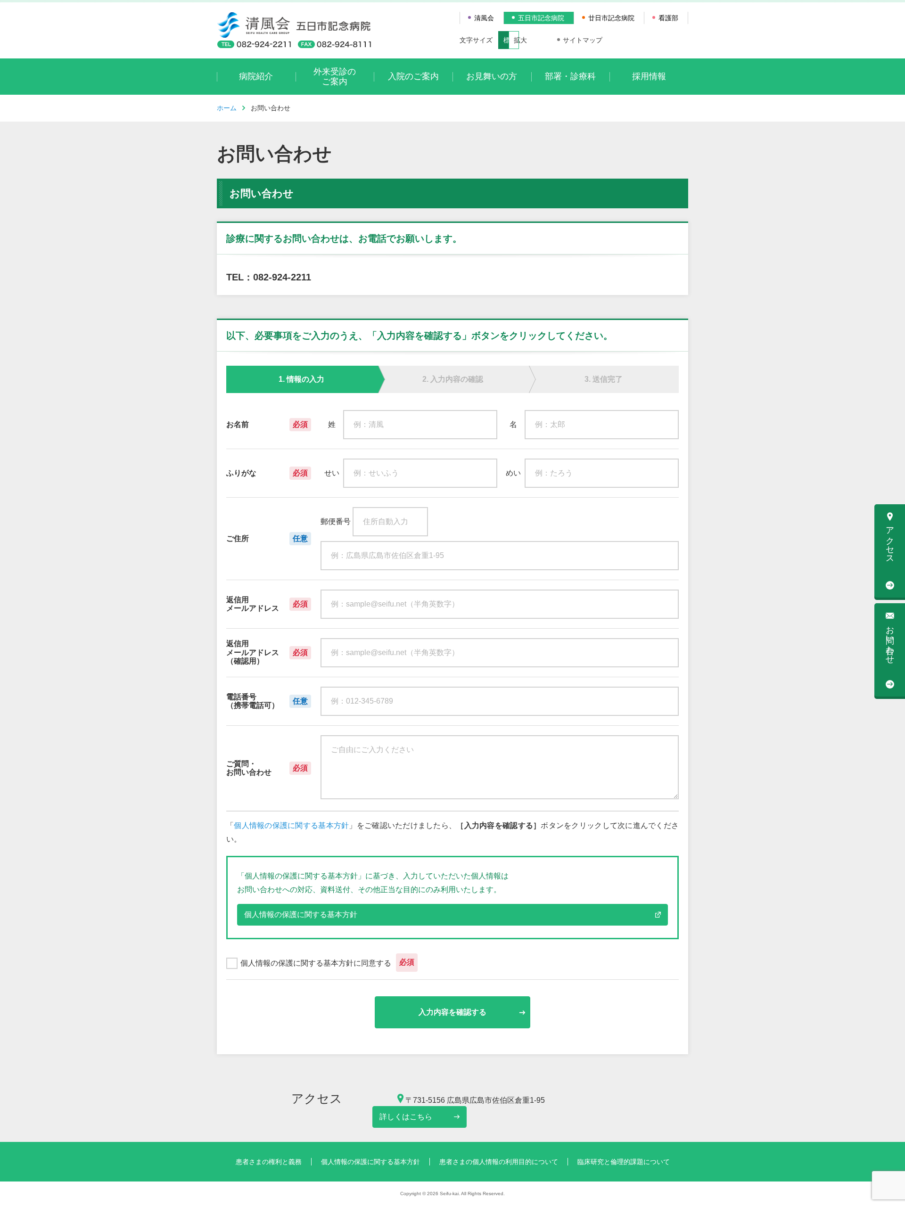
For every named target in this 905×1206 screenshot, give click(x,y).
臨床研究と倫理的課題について (623, 1161)
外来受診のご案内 (334, 76)
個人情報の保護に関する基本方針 (291, 825)
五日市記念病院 (541, 18)
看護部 (668, 18)
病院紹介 (256, 76)
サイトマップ (582, 40)
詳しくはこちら (405, 1117)
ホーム (227, 108)
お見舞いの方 (491, 76)
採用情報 (649, 76)
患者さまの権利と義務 (269, 1161)
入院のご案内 (413, 76)
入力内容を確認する (452, 1012)
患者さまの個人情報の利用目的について (498, 1161)
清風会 (484, 18)
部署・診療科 (570, 76)
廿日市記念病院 (611, 18)
